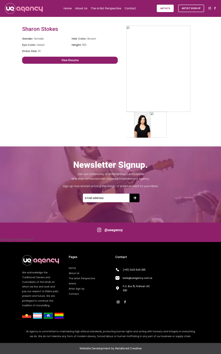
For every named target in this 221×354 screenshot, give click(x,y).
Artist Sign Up (76, 289)
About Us (81, 8)
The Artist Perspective (106, 8)
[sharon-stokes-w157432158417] (158, 69)
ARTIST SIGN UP (191, 8)
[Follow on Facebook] (125, 302)
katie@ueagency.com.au (138, 278)
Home (68, 8)
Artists (165, 8)
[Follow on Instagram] (118, 302)
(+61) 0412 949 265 (134, 269)
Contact (130, 8)
